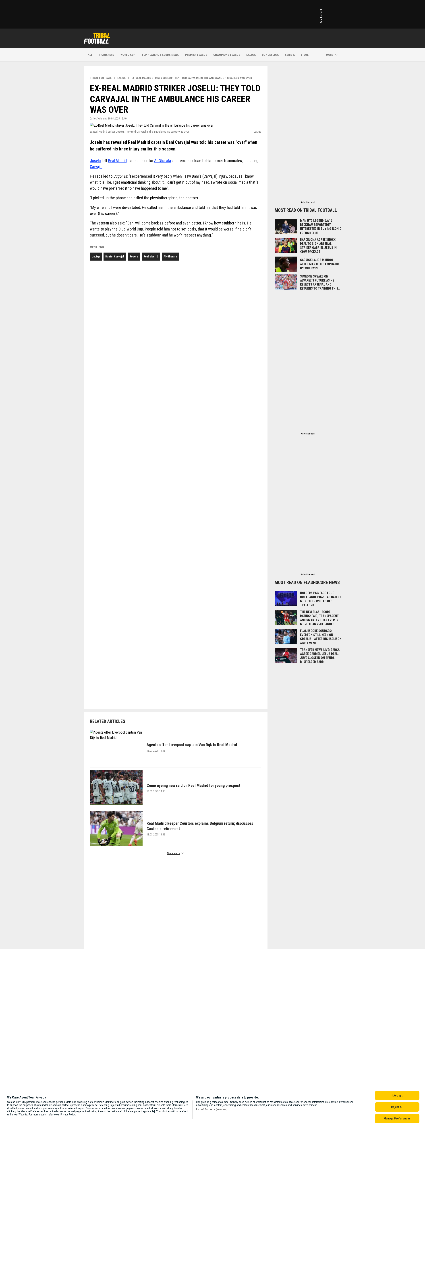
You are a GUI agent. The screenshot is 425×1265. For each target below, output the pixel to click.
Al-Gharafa (162, 160)
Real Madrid (117, 160)
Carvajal (96, 166)
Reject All (397, 1107)
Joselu (95, 160)
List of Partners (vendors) (211, 1109)
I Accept (397, 1095)
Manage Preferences (397, 1118)
